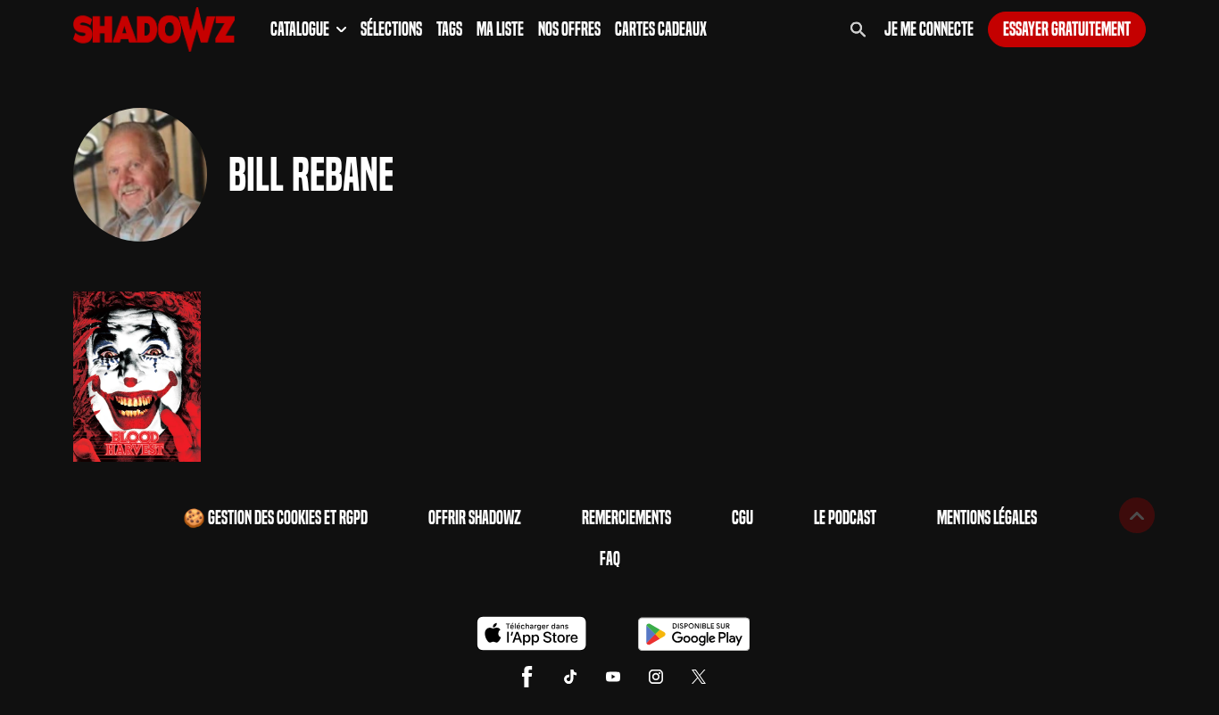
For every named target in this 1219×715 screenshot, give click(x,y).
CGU (742, 518)
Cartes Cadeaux (661, 29)
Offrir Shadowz (474, 518)
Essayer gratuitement (1067, 29)
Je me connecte (929, 29)
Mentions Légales (987, 518)
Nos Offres (569, 29)
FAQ (610, 559)
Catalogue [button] (299, 29)
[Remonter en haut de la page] (1137, 515)
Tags (449, 29)
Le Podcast (845, 518)
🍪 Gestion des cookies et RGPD (275, 518)
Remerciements (626, 518)
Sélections (391, 29)
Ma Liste (500, 29)
